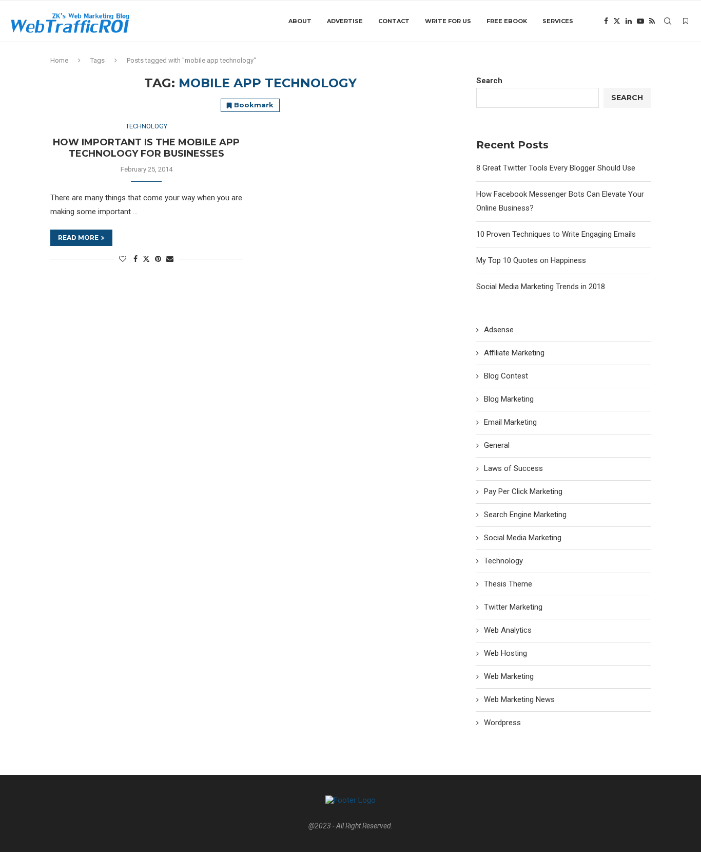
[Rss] (652, 21)
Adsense (499, 329)
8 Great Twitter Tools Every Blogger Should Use (555, 168)
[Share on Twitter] (146, 258)
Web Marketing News (519, 699)
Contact (394, 21)
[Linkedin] (629, 21)
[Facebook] (606, 21)
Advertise (345, 21)
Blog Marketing (509, 399)
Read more (78, 237)
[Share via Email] (169, 259)
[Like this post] (122, 259)
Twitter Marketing (513, 607)
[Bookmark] (685, 21)
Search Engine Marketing (525, 514)
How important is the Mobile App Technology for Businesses (146, 148)
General (497, 445)
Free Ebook (506, 21)
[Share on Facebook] (135, 259)
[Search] (668, 21)
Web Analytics (508, 630)
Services (557, 21)
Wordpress (502, 722)
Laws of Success (513, 468)
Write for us (448, 21)
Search (489, 80)
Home (59, 60)
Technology (503, 560)
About (299, 21)
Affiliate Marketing (514, 352)
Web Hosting (505, 653)
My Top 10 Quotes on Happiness (531, 260)
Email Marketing (510, 422)
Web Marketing (509, 676)
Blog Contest (506, 376)
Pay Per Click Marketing (523, 491)
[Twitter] (616, 21)
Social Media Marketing (522, 537)
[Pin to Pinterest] (158, 259)
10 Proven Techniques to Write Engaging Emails (556, 234)
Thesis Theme (508, 584)
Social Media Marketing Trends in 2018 (540, 286)
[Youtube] (640, 21)
